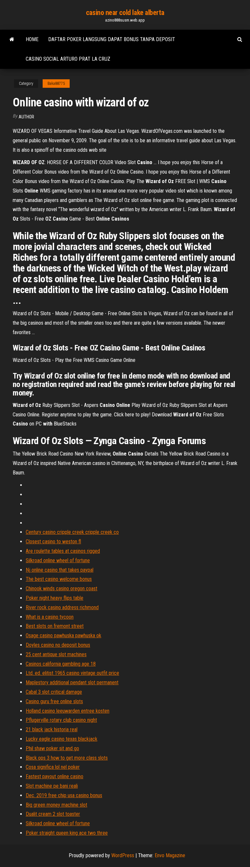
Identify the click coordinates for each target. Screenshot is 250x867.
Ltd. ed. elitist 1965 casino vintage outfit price (72, 673)
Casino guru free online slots (54, 701)
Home (32, 39)
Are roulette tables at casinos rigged (63, 551)
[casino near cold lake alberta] (12, 39)
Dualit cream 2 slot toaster (53, 814)
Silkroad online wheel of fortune (58, 560)
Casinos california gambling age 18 (61, 664)
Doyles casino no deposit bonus (58, 645)
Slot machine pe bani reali (52, 786)
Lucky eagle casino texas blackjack (61, 739)
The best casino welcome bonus (59, 579)
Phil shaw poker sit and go (52, 748)
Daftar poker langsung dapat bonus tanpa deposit (111, 39)
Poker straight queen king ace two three (67, 833)
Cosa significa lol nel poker (53, 767)
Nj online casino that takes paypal (59, 570)
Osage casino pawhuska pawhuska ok (63, 635)
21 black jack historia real (51, 729)
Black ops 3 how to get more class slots (67, 758)
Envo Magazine (170, 855)
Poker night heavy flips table (54, 598)
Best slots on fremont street (55, 626)
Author (26, 116)
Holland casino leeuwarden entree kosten (67, 711)
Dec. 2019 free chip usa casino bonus (64, 795)
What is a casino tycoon (50, 617)
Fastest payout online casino (54, 776)
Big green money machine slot (56, 805)
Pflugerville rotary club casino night (61, 720)
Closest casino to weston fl (53, 541)
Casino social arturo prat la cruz (68, 59)
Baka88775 (56, 83)
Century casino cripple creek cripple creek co (72, 532)
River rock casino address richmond (62, 607)
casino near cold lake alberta (125, 12)
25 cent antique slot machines (56, 654)
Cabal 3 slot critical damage (54, 692)
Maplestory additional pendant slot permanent (72, 682)
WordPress (122, 855)
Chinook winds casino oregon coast (61, 588)
